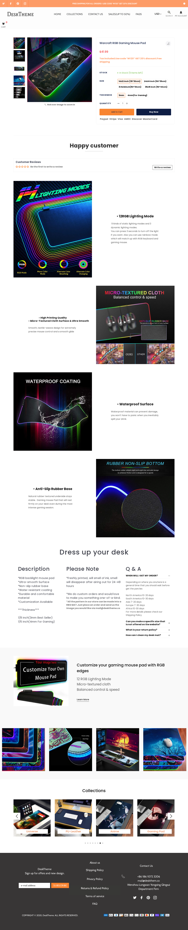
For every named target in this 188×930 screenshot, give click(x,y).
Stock (103, 72)
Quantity (105, 103)
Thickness (106, 95)
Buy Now (153, 112)
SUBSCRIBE (60, 885)
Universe (32, 831)
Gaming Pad (156, 831)
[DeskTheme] (21, 13)
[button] (90, 69)
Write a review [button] (162, 167)
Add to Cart (116, 112)
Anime (114, 831)
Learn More (83, 699)
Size (102, 81)
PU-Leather (73, 831)
